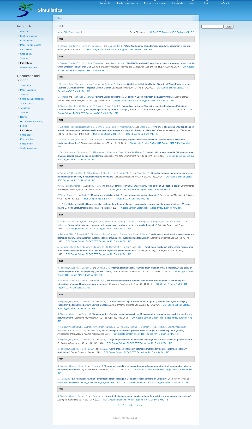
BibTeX (152, 32)
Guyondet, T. (75, 268)
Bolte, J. (85, 195)
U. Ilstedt (61, 221)
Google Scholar (99, 49)
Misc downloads (27, 139)
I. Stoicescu (62, 84)
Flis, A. (83, 327)
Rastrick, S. (101, 106)
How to (23, 117)
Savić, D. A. (87, 63)
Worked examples (28, 67)
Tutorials (24, 58)
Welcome (24, 31)
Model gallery (26, 40)
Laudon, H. (170, 221)
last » (139, 405)
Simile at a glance (28, 36)
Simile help (25, 85)
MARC (173, 32)
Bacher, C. (87, 268)
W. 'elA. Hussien (64, 186)
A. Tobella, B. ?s (73, 221)
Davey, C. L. (112, 327)
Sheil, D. (181, 221)
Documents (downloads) (31, 121)
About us (193, 3)
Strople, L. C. (75, 106)
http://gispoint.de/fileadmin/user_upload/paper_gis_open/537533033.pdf (91, 382)
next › (130, 405)
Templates (25, 108)
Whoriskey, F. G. (127, 127)
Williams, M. (181, 327)
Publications (26, 63)
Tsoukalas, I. (97, 46)
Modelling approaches (30, 45)
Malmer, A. (62, 225)
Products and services (127, 3)
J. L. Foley (62, 204)
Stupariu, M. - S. (84, 152)
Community (177, 3)
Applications (26, 49)
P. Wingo (61, 195)
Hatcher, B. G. (88, 127)
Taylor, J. (102, 327)
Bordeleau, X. (112, 127)
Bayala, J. (98, 221)
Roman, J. (74, 281)
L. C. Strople (63, 127)
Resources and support (155, 3)
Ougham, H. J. (147, 327)
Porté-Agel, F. (138, 152)
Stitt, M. (171, 327)
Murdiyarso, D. (157, 221)
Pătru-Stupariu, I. (77, 84)
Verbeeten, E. (110, 221)
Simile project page (29, 148)
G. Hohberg (62, 97)
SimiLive (24, 94)
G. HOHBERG (63, 379)
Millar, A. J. (95, 330)
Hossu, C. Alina (93, 84)
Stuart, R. (82, 366)
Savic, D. (86, 46)
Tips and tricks (27, 103)
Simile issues (26, 135)
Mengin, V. (92, 327)
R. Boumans (63, 281)
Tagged (165, 32)
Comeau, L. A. (103, 268)
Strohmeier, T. (88, 106)
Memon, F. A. (79, 186)
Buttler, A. (113, 152)
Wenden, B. (73, 327)
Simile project (26, 144)
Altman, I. (84, 281)
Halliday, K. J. (79, 330)
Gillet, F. (82, 173)
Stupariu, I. (87, 247)
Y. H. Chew (62, 327)
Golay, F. (123, 152)
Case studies (26, 54)
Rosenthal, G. (82, 139)
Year (77, 32)
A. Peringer (62, 173)
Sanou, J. (133, 221)
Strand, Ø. (116, 106)
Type (71, 32)
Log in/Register (224, 3)
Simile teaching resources (32, 99)
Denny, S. (100, 127)
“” (135, 97)
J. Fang (60, 152)
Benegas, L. (144, 221)
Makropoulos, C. (115, 46)
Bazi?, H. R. (87, 221)
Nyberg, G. (123, 221)
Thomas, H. (134, 327)
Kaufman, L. (99, 281)
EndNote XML (183, 32)
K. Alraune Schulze (66, 139)
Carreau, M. (98, 396)
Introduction (105, 3)
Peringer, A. (110, 84)
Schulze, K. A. (109, 173)
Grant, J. (104, 301)
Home (59, 18)
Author (60, 32)
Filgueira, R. (75, 127)
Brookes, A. (72, 195)
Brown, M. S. (97, 366)
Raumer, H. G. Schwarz (83, 97)
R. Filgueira (62, 106)
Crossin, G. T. (146, 127)
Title (66, 32)
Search (206, 3)
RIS (192, 32)
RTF (159, 32)
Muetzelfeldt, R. (64, 330)
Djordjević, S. (75, 46)
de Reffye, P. (161, 327)
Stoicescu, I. (96, 234)
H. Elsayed (62, 46)
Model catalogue (28, 90)
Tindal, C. (123, 327)
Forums (23, 126)
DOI (89, 49)
